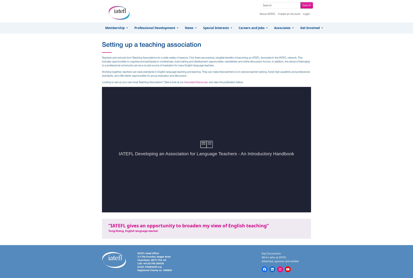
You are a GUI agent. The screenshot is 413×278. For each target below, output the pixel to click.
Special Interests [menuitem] (216, 28)
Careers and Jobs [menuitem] (252, 28)
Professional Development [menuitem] (155, 28)
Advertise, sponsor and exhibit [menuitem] (280, 261)
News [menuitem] (189, 28)
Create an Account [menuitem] (289, 14)
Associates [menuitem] (282, 28)
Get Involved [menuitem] (310, 28)
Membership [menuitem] (115, 28)
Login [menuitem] (306, 14)
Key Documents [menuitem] (271, 253)
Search (306, 5)
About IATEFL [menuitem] (267, 14)
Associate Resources (196, 82)
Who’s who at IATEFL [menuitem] (274, 257)
